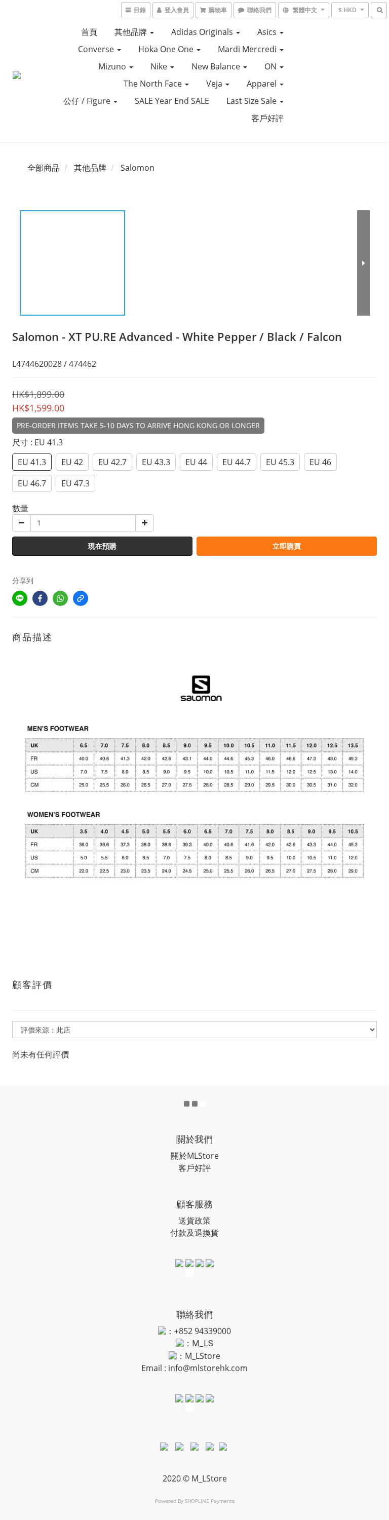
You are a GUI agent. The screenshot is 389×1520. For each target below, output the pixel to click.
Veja (215, 83)
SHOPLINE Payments (210, 1500)
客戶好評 (267, 118)
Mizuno (113, 66)
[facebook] (40, 598)
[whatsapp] (60, 598)
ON (271, 66)
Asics (268, 31)
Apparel (263, 83)
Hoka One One (167, 49)
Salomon (137, 167)
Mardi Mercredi (248, 49)
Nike (159, 66)
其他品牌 (131, 31)
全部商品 (43, 167)
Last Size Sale (252, 100)
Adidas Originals (203, 31)
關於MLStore (195, 1155)
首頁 (89, 31)
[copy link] (80, 598)
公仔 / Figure (87, 100)
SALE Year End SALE (172, 100)
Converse (97, 49)
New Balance (216, 66)
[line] (19, 598)
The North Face (154, 83)
